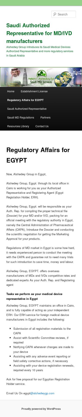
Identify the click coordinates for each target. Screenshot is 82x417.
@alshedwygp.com (42, 393)
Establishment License (34, 91)
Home (10, 91)
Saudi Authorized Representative (27, 108)
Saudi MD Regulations (20, 117)
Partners (45, 117)
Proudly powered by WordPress (41, 409)
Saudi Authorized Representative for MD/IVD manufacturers (39, 33)
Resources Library (18, 126)
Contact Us (42, 126)
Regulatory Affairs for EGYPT (25, 100)
